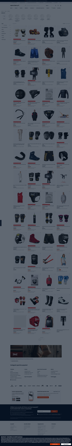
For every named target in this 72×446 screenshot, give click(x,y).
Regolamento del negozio (42, 425)
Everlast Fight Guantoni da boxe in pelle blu (63, 288)
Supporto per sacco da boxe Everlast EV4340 (48, 82)
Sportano (2, 11)
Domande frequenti (27, 425)
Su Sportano (53, 425)
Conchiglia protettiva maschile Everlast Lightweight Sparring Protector (34, 103)
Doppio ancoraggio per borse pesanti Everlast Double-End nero (19, 103)
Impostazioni (66, 444)
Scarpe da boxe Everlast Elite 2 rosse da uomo (34, 247)
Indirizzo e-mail (40, 411)
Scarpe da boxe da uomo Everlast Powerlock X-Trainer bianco (62, 309)
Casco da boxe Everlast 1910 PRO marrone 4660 (48, 61)
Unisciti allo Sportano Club (43, 397)
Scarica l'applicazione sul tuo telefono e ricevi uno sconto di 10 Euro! (36, 0)
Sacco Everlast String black (46, 329)
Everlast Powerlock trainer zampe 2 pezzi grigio (48, 144)
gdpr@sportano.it (34, 442)
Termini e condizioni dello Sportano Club (42, 429)
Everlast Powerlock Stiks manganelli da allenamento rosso (48, 268)
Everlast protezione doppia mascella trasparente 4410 (48, 103)
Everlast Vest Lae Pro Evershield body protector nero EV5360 (62, 41)
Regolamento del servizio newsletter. (56, 414)
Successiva (41, 337)
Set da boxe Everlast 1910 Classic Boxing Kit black (48, 227)
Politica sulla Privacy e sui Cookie (14, 418)
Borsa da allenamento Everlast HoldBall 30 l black (34, 82)
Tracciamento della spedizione (13, 427)
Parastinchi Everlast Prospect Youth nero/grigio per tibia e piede (47, 309)
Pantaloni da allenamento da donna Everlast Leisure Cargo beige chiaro (18, 144)
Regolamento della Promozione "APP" (41, 434)
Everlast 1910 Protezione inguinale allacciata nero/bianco (20, 247)
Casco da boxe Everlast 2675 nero (62, 247)
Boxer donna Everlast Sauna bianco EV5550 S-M (20, 185)
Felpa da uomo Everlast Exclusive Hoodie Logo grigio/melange (63, 206)
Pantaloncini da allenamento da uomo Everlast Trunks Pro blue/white (19, 330)
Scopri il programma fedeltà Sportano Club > (43, 394)
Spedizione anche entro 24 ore (32, 2)
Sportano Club (41, 2)
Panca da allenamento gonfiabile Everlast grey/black (63, 123)
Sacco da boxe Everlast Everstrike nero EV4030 (34, 227)
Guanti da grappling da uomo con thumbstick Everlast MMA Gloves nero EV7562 (19, 82)
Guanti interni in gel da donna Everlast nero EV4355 (63, 227)
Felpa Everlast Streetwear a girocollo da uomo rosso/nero (48, 289)
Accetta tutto (55, 444)
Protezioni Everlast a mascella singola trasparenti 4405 (48, 206)
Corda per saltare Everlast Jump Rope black (19, 123)
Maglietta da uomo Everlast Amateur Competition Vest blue (62, 82)
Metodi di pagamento (13, 430)
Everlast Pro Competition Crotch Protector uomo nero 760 (48, 123)
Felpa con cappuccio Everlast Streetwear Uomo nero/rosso (34, 123)
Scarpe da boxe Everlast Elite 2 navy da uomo (34, 165)
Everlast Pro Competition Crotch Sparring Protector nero (34, 206)
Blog (24, 429)
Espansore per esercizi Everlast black (19, 288)
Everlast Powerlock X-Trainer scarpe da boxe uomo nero (19, 61)
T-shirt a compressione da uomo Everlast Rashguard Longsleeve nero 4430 (63, 103)
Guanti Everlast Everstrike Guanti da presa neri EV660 (34, 185)
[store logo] (14, 5)
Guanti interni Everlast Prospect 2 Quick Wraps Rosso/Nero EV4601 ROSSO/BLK (34, 309)
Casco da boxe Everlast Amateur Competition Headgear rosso (33, 330)
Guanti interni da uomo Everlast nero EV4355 (62, 144)
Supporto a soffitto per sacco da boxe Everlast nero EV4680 (63, 185)
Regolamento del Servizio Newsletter (26, 415)
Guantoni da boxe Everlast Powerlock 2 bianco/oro (19, 41)
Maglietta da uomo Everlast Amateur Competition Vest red (19, 206)
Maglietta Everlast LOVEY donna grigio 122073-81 (62, 268)
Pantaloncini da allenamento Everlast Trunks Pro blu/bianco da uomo (33, 61)
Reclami (25, 428)
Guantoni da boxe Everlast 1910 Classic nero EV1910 (34, 144)
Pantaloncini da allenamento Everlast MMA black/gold (48, 165)
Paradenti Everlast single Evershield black (19, 164)
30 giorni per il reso (22, 2)
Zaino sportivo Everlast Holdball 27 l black (34, 267)
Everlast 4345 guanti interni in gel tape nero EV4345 (49, 41)
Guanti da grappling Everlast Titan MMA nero (19, 268)
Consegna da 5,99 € (14, 2)
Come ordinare (12, 425)
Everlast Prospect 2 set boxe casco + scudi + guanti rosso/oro (19, 309)
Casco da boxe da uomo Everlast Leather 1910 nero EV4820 (63, 165)
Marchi (53, 428)
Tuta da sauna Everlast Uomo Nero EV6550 (63, 61)
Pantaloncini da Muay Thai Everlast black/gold (47, 247)
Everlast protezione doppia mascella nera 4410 (34, 289)
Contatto (56, 2)
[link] (55, 5)
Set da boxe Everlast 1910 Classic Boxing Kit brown (34, 41)
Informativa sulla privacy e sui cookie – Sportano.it (61, 442)
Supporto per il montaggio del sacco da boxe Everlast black (63, 330)
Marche (6, 11)
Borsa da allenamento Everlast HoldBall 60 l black (48, 185)
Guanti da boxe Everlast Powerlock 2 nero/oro (19, 227)
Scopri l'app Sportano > (15, 396)
